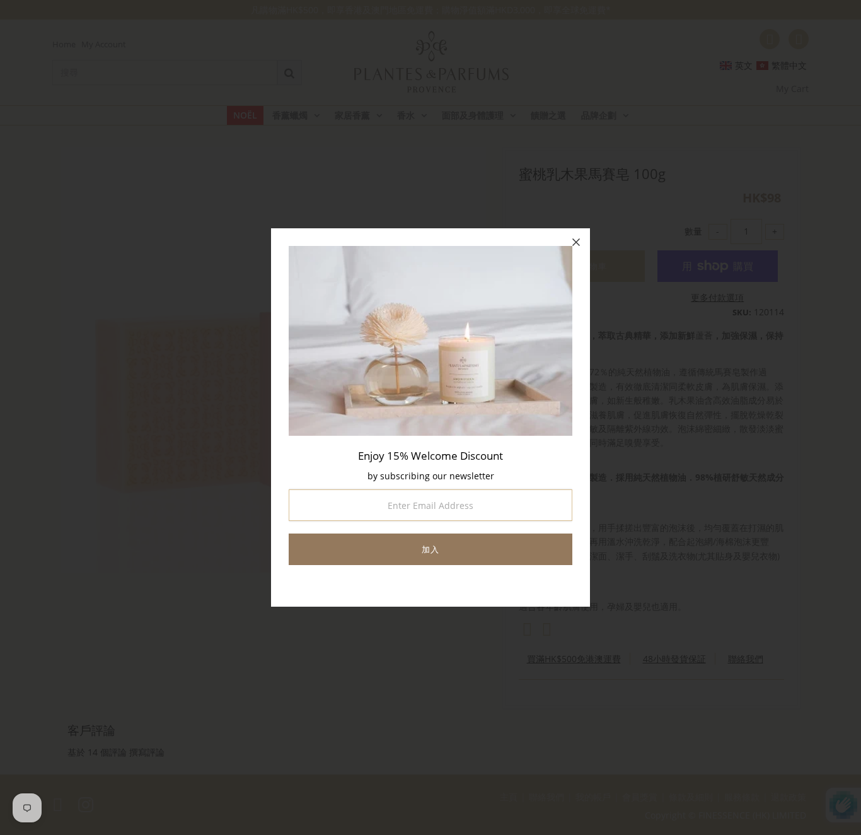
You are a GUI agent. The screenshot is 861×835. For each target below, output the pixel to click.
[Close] (576, 242)
